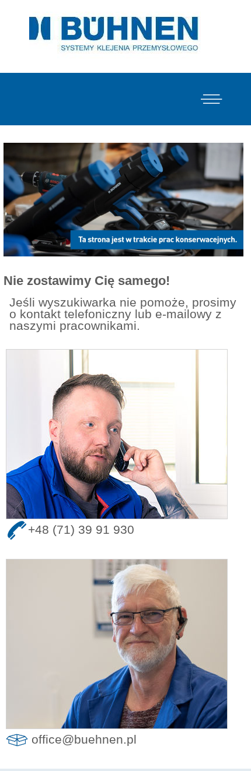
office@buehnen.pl (84, 739)
